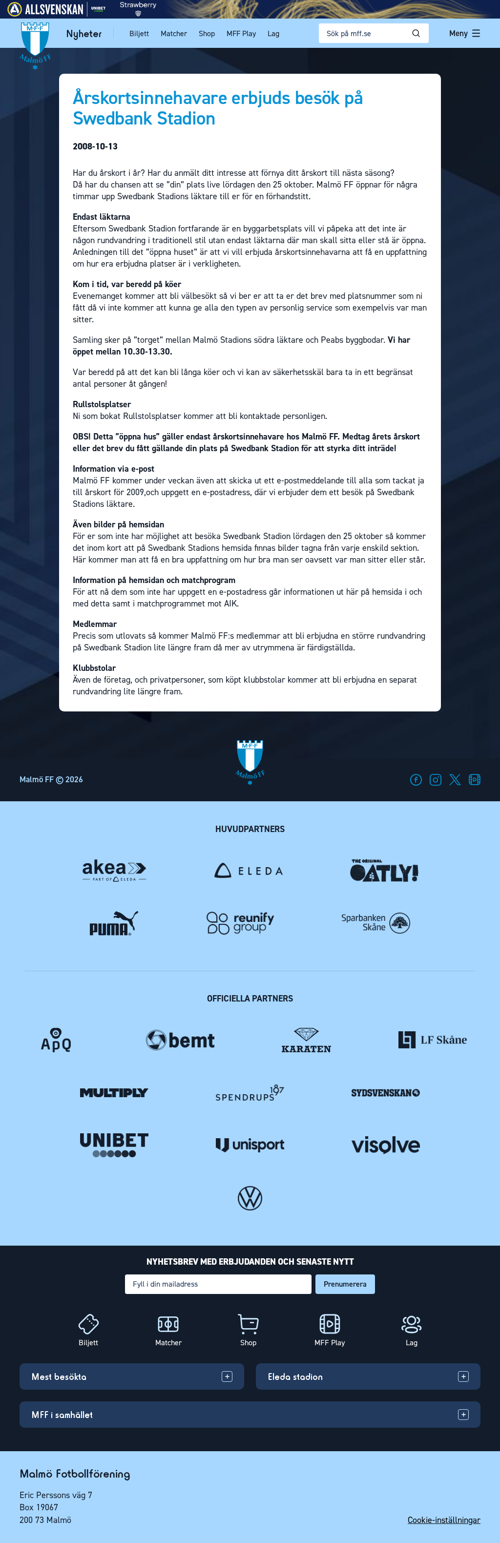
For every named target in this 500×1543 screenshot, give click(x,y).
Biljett (139, 33)
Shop (207, 33)
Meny (458, 33)
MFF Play (241, 33)
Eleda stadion (295, 1376)
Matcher (174, 33)
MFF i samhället (62, 1414)
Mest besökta (58, 1376)
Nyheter (84, 33)
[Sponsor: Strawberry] (138, 14)
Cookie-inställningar (444, 1520)
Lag (273, 33)
